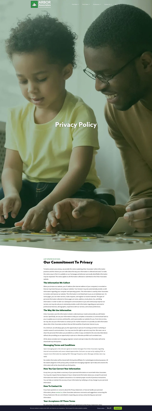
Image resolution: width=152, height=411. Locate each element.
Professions (96, 4)
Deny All (109, 408)
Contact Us (107, 4)
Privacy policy (100, 408)
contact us (59, 392)
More (116, 4)
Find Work (75, 4)
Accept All (117, 408)
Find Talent (85, 4)
